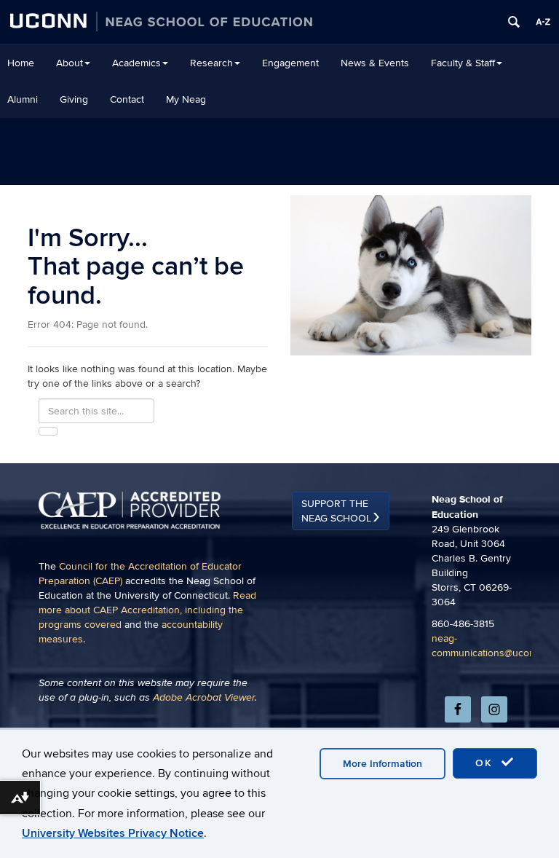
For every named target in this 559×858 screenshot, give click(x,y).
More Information (382, 763)
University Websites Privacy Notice (113, 833)
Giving (74, 99)
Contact (127, 99)
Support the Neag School (336, 510)
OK (486, 763)
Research (211, 63)
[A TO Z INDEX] (543, 22)
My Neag (186, 99)
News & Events (375, 63)
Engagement (290, 63)
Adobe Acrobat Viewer (204, 698)
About (69, 63)
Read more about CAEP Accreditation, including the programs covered (147, 610)
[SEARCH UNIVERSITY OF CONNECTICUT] (514, 22)
